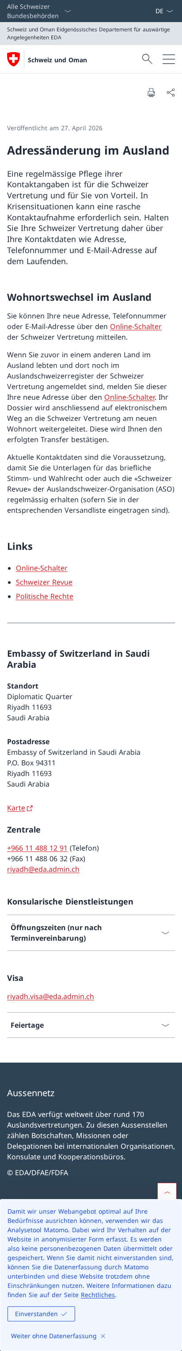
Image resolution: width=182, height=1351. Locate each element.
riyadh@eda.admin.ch (43, 869)
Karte (16, 808)
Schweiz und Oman (57, 60)
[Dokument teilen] (170, 92)
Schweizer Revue (44, 582)
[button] (167, 1192)
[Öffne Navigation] (168, 59)
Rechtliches (98, 1294)
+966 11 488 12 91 (37, 848)
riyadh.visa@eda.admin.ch (50, 996)
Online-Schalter (136, 326)
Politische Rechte (44, 596)
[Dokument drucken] (151, 92)
